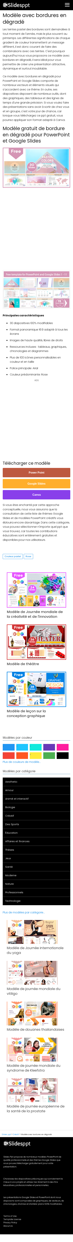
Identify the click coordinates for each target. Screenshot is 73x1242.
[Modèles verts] (52, 755)
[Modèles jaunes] (38, 755)
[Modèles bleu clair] (25, 747)
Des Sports (12, 824)
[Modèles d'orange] (25, 755)
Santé (9, 867)
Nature (9, 884)
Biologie (10, 807)
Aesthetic (11, 781)
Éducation (11, 833)
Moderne (10, 875)
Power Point (36, 472)
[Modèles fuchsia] (65, 747)
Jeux (8, 858)
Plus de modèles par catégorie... (24, 912)
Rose (28, 556)
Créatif (9, 815)
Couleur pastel (13, 556)
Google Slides (36, 483)
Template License (12, 1219)
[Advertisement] (36, 227)
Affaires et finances (17, 841)
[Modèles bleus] (11, 747)
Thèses (9, 850)
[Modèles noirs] (65, 755)
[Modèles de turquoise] (38, 747)
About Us (8, 1225)
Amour (9, 790)
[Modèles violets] (52, 747)
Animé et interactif (17, 798)
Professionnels (14, 892)
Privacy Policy (10, 1222)
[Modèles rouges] (11, 755)
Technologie (13, 901)
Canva (36, 494)
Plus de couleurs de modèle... (22, 762)
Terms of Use (10, 1216)
